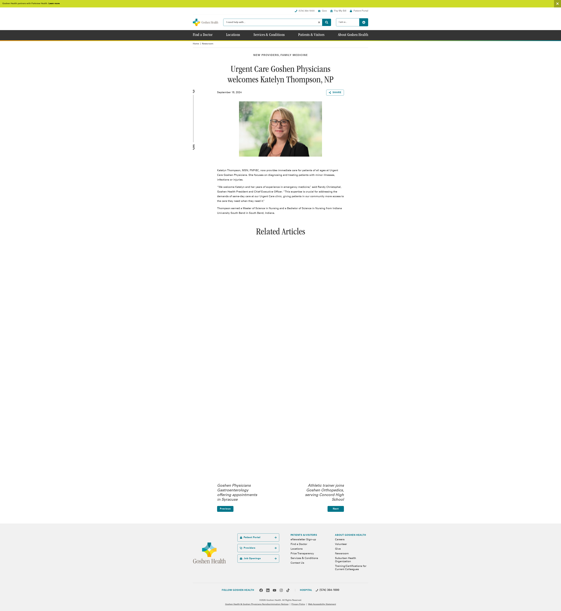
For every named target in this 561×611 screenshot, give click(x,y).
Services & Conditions (304, 558)
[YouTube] (274, 590)
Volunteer (341, 544)
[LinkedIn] (268, 590)
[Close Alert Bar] (557, 3)
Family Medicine (294, 55)
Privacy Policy (298, 604)
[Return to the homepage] (205, 22)
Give (338, 549)
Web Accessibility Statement (322, 604)
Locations (297, 549)
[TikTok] (288, 590)
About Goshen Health (350, 535)
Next (336, 509)
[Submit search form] (326, 22)
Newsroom (207, 44)
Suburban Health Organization (345, 560)
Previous (225, 509)
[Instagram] (281, 590)
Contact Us (297, 563)
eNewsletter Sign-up (303, 539)
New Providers (266, 55)
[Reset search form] (319, 22)
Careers (339, 539)
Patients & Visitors (304, 535)
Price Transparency (302, 553)
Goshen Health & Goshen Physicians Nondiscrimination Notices (257, 604)
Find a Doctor (299, 544)
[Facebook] (261, 590)
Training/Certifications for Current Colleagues (350, 568)
